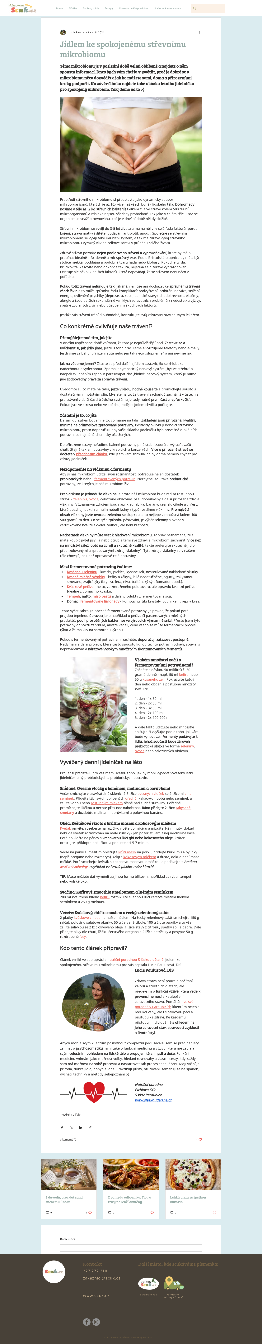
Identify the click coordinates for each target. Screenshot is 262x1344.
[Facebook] (87, 1322)
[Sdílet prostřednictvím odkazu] (90, 1127)
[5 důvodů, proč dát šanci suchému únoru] (68, 1174)
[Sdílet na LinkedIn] (80, 1127)
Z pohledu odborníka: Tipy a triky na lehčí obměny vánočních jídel (129, 1199)
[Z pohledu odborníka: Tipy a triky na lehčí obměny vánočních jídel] (131, 1174)
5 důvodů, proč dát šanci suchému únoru (64, 1199)
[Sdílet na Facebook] (62, 1127)
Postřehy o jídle (71, 1114)
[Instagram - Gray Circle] (96, 1322)
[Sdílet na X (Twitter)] (71, 1127)
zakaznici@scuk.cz (101, 1278)
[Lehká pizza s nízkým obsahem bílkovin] (193, 1174)
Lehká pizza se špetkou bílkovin (188, 1199)
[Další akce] (199, 32)
